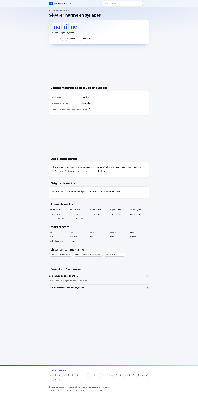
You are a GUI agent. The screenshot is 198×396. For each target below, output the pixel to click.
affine (75, 210)
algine (115, 210)
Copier (59, 38)
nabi (132, 232)
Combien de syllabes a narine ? (63, 276)
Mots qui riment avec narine (88, 255)
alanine (76, 218)
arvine (135, 214)
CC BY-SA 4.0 (99, 390)
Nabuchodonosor (56, 241)
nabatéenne (115, 232)
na (51, 232)
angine (96, 214)
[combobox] (123, 3)
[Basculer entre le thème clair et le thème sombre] (147, 3)
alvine (55, 214)
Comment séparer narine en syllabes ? (67, 287)
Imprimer (87, 38)
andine (76, 214)
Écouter (73, 38)
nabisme (73, 237)
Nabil (52, 237)
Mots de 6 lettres (114, 255)
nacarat (73, 241)
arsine (115, 214)
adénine (57, 218)
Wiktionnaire (82, 390)
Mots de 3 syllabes (61, 255)
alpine (135, 210)
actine (55, 210)
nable (112, 237)
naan (72, 232)
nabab (92, 232)
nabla (92, 237)
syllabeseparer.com (55, 10)
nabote (133, 237)
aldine (95, 210)
